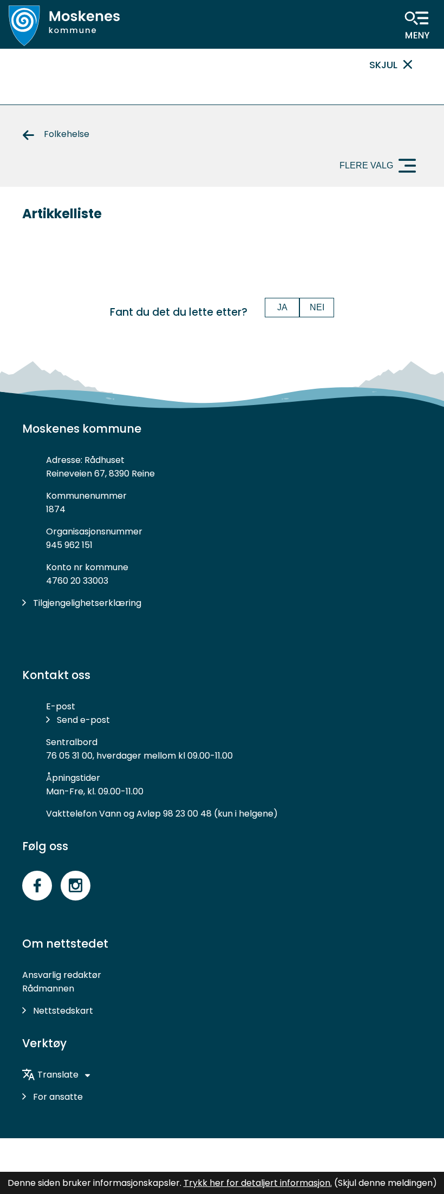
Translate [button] (58, 1074)
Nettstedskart (63, 1010)
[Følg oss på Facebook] (37, 886)
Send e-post (83, 720)
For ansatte (58, 1097)
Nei (317, 307)
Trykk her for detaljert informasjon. (258, 1183)
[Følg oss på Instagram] (75, 886)
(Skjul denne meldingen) (385, 1183)
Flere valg (366, 165)
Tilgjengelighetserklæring (87, 603)
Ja (282, 307)
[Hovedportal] (64, 25)
